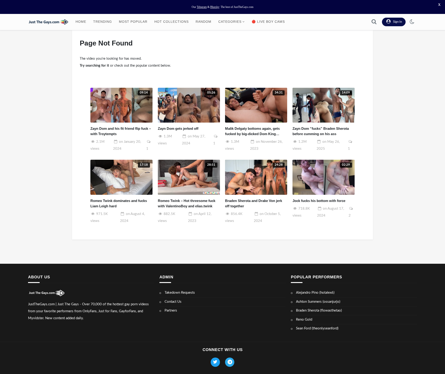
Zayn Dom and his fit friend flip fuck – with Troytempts (120, 131)
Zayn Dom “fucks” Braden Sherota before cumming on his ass (320, 131)
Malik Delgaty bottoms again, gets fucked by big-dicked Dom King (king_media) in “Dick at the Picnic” (254, 132)
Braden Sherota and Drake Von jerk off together (253, 203)
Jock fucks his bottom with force (318, 201)
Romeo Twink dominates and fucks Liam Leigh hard (118, 203)
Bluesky (214, 7)
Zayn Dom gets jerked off (178, 128)
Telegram (202, 7)
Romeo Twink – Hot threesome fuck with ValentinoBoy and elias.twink (186, 203)
